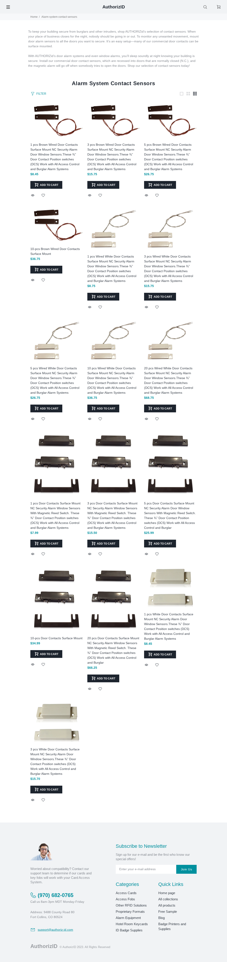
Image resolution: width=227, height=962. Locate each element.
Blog (161, 918)
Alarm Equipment (128, 918)
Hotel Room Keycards (132, 924)
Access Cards (126, 893)
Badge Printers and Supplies (172, 926)
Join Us (186, 869)
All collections (168, 899)
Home (34, 16)
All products (166, 905)
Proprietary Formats (130, 911)
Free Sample (167, 911)
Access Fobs (125, 899)
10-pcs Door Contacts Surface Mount (56, 638)
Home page (166, 893)
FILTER (41, 93)
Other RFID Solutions (131, 905)
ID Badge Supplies (129, 930)
